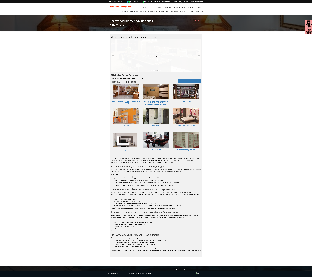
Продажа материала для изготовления (182, 11)
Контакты (191, 7)
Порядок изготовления (164, 7)
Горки (126, 151)
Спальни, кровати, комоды (185, 125)
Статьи (199, 7)
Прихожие (155, 125)
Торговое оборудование (186, 150)
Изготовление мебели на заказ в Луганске (135, 36)
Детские (126, 125)
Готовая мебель (133, 11)
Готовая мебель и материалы (189, 81)
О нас (152, 7)
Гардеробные (186, 101)
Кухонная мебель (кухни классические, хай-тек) (126, 102)
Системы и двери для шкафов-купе (158, 11)
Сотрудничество (180, 7)
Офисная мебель (156, 150)
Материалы (199, 11)
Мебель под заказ (122, 11)
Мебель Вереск (120, 6)
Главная (145, 7)
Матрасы (143, 11)
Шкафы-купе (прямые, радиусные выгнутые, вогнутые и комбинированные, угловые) (156, 102)
